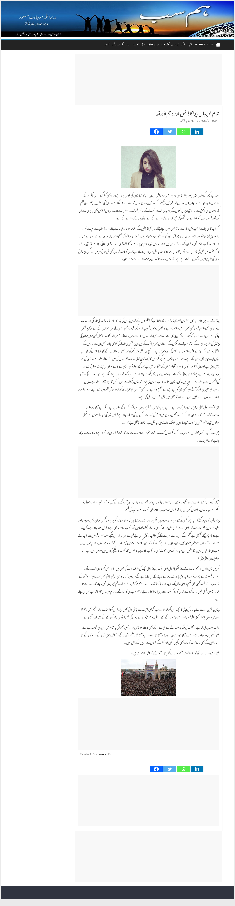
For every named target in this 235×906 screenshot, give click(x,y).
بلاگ (183, 44)
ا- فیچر (143, 44)
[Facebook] (156, 131)
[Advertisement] (148, 79)
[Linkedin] (197, 131)
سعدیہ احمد (186, 120)
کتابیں (107, 44)
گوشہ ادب (165, 44)
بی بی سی (175, 44)
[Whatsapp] (183, 131)
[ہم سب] (117, 19)
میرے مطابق (153, 44)
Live (210, 44)
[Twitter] (169, 131)
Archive (199, 44)
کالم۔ (190, 44)
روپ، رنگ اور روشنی (121, 44)
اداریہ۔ (135, 44)
